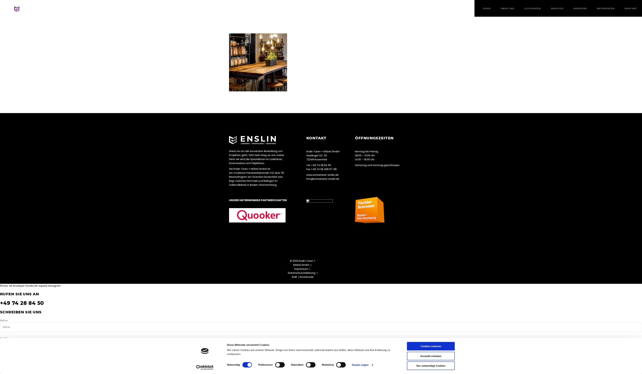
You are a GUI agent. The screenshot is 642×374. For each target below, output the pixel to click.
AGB (294, 277)
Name (4, 320)
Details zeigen (360, 364)
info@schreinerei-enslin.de (322, 179)
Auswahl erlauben (430, 356)
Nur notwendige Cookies (430, 365)
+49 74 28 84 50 (22, 303)
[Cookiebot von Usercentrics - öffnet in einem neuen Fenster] (205, 367)
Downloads (306, 277)
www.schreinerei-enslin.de (322, 175)
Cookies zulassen (431, 346)
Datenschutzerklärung (301, 273)
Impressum (301, 269)
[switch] (280, 364)
